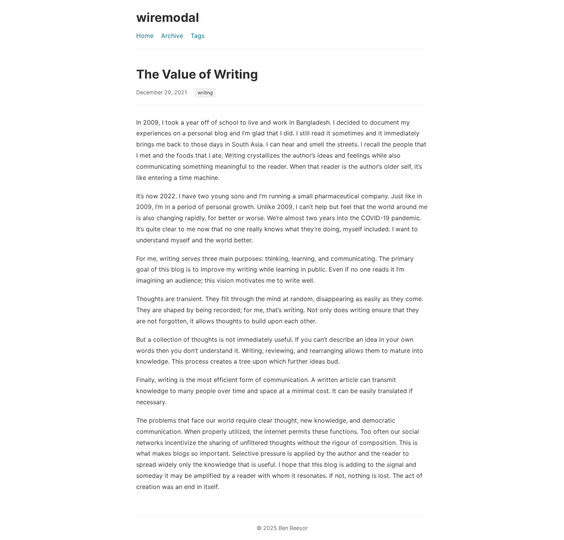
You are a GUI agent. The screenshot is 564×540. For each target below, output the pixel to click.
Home (144, 36)
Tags (197, 36)
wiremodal (167, 17)
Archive (172, 36)
